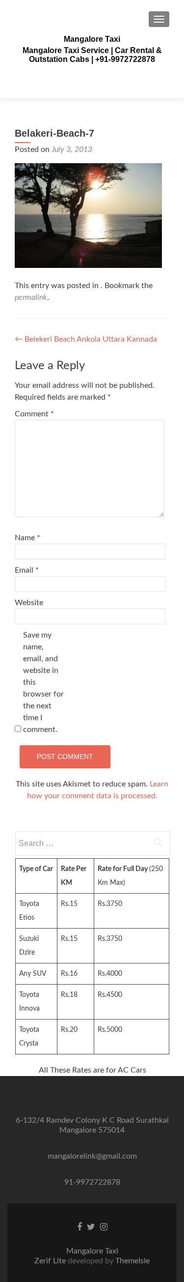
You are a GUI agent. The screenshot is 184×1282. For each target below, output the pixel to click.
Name (27, 538)
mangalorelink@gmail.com (92, 1156)
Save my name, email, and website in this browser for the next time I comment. (43, 682)
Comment (34, 414)
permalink (31, 297)
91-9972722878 (92, 1182)
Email (27, 570)
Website (29, 603)
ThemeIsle (132, 1261)
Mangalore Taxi (92, 39)
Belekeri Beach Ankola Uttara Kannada (86, 339)
